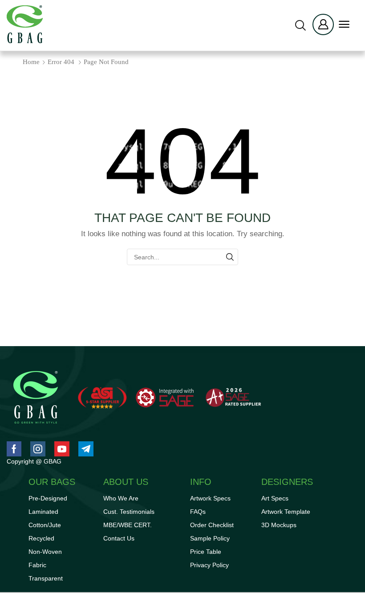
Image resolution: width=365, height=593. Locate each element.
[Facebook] (14, 448)
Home (31, 61)
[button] (300, 25)
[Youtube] (61, 448)
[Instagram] (37, 448)
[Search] (230, 257)
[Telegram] (85, 448)
